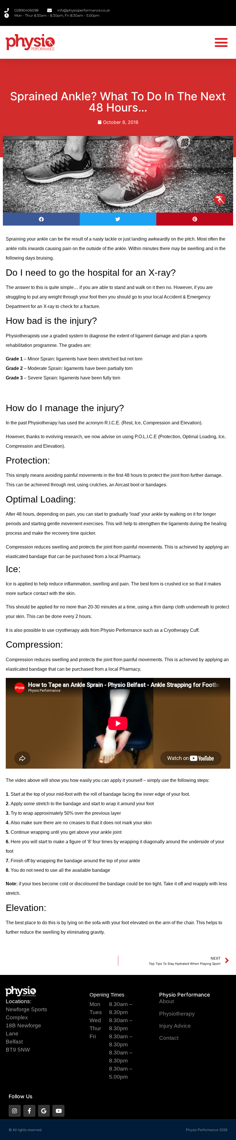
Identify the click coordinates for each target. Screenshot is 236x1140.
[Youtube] (58, 1111)
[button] (221, 42)
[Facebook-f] (29, 1111)
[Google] (44, 1111)
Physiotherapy (177, 1014)
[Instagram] (15, 1111)
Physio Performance (184, 995)
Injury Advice (175, 1026)
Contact (168, 1038)
